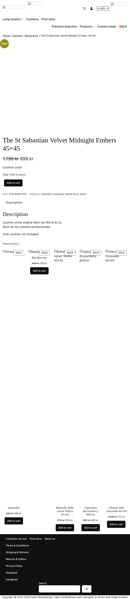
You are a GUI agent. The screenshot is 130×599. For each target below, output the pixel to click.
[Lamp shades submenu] (22, 19)
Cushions (17, 35)
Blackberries (39, 257)
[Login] (91, 8)
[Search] (86, 589)
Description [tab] (14, 202)
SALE (83, 194)
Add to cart (13, 182)
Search (43, 583)
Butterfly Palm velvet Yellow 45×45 (65, 511)
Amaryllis (14, 507)
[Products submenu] (93, 26)
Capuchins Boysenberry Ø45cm (90, 511)
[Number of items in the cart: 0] (84, 8)
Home (6, 35)
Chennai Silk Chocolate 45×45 (116, 509)
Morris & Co (31, 35)
